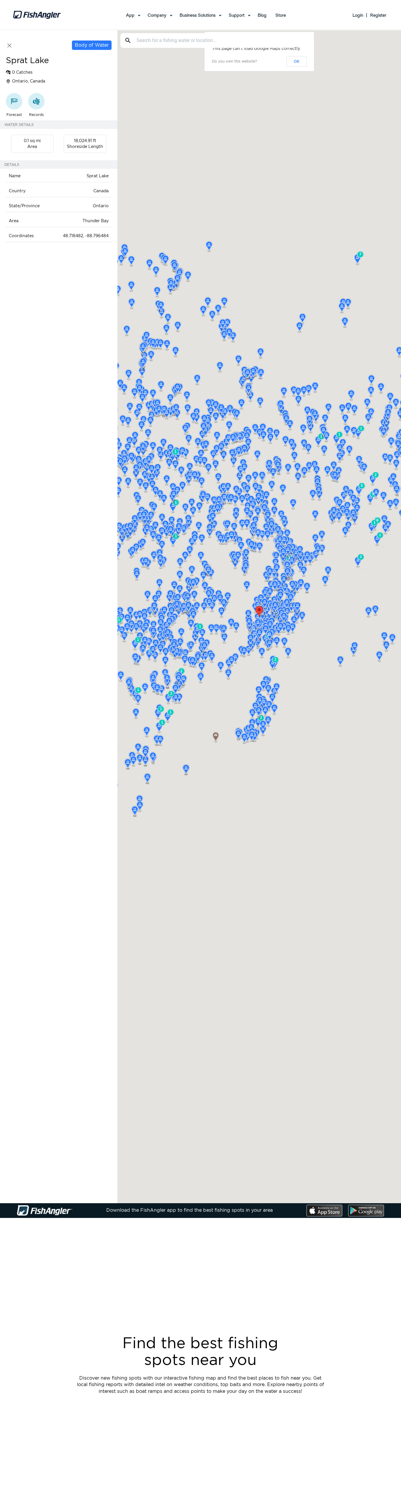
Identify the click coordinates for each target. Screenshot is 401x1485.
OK (296, 61)
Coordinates (21, 236)
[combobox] (215, 40)
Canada (101, 191)
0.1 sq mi (32, 141)
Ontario (101, 206)
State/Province (24, 206)
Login (358, 15)
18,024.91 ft (85, 141)
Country (17, 191)
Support (237, 15)
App (130, 15)
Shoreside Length (85, 147)
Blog (262, 15)
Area (32, 147)
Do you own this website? (234, 61)
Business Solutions (197, 15)
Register (378, 15)
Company (157, 15)
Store (280, 15)
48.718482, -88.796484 (86, 236)
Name (15, 176)
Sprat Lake (98, 176)
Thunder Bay (95, 221)
